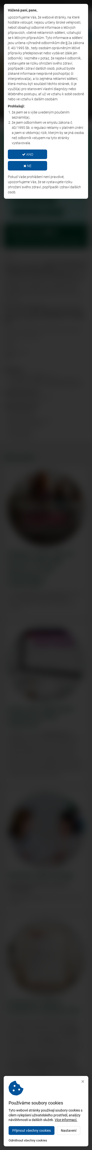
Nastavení (68, 1130)
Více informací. (66, 1120)
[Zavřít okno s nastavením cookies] (83, 1081)
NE (28, 166)
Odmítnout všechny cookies (28, 1140)
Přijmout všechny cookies (31, 1130)
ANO (29, 154)
